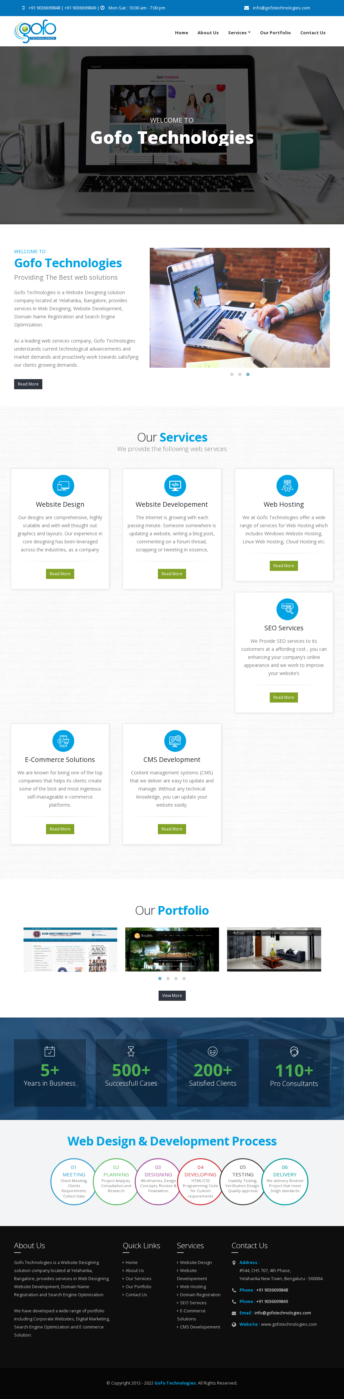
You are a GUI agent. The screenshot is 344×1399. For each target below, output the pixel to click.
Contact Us (313, 33)
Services (237, 33)
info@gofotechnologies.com (283, 1313)
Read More (28, 384)
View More (172, 995)
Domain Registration (200, 1295)
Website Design (196, 1262)
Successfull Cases (131, 1083)
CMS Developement (200, 1327)
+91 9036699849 (80, 8)
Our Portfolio (275, 33)
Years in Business (50, 1083)
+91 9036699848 (45, 8)
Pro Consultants (294, 1083)
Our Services (139, 1278)
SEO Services (193, 1303)
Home (181, 33)
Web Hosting (193, 1287)
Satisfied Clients (212, 1083)
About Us (208, 33)
